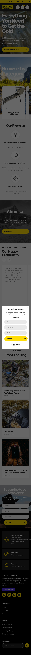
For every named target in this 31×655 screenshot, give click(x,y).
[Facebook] (14, 345)
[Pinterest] (17, 345)
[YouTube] (19, 345)
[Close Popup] (27, 308)
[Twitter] (11, 345)
